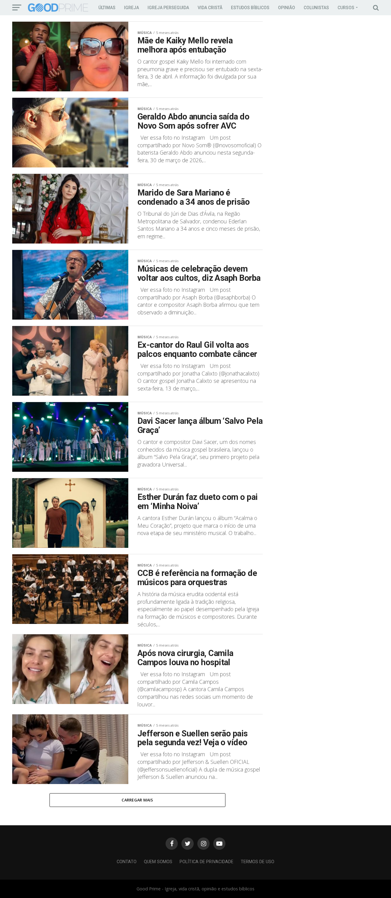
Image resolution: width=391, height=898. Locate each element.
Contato (127, 861)
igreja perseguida (168, 7)
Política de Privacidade (206, 861)
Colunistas (316, 7)
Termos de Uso (257, 861)
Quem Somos (158, 861)
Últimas (106, 7)
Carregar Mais (137, 800)
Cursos (346, 7)
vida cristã (210, 7)
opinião (286, 7)
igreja (131, 7)
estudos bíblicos (250, 7)
